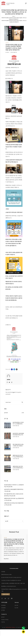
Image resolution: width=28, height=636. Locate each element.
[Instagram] (11, 382)
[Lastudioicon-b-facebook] (2, 598)
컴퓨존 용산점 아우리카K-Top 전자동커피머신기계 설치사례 (18, 456)
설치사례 (6, 412)
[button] (5, 594)
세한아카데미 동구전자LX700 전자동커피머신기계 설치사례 (18, 467)
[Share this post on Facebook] (12, 369)
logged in (14, 392)
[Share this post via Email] (17, 369)
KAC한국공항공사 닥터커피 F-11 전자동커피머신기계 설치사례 (18, 423)
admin (8, 52)
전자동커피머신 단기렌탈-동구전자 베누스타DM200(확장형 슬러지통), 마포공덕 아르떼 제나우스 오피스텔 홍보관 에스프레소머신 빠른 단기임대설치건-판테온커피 (14, 542)
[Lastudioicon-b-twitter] (5, 598)
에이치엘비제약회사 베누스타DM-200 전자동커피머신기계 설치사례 (18, 445)
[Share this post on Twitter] (14, 369)
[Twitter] (9, 382)
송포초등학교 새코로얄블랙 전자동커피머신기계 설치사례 (18, 434)
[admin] (8, 376)
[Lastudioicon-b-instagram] (8, 598)
